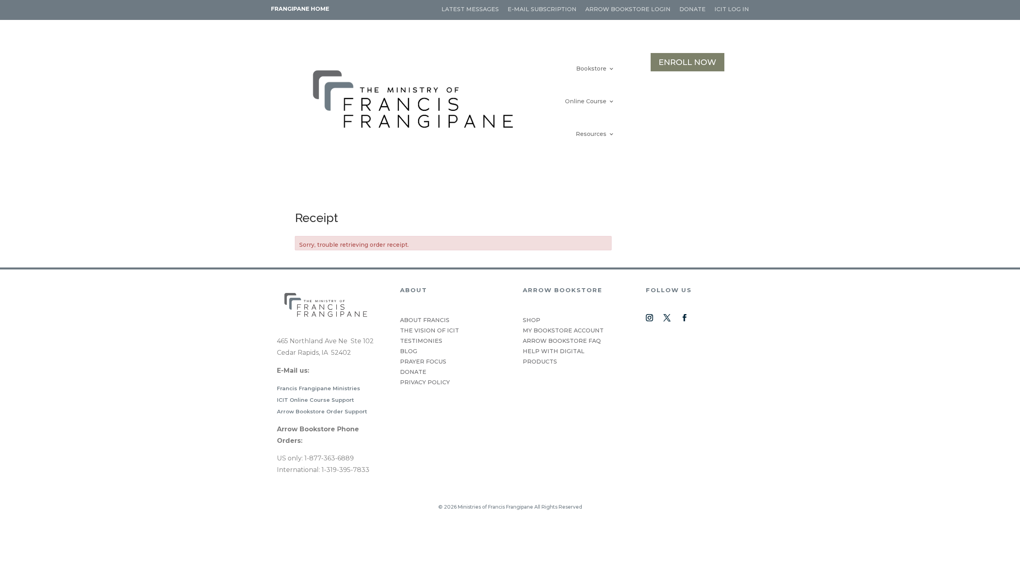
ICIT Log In (731, 9)
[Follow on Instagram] (649, 318)
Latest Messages (470, 9)
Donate (692, 9)
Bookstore (591, 68)
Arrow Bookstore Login (628, 9)
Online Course (585, 101)
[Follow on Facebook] (684, 318)
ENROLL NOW (687, 62)
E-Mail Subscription (542, 9)
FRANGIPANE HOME (300, 8)
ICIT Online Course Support (315, 400)
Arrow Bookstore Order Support (322, 411)
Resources (591, 134)
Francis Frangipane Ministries (318, 388)
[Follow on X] (667, 318)
